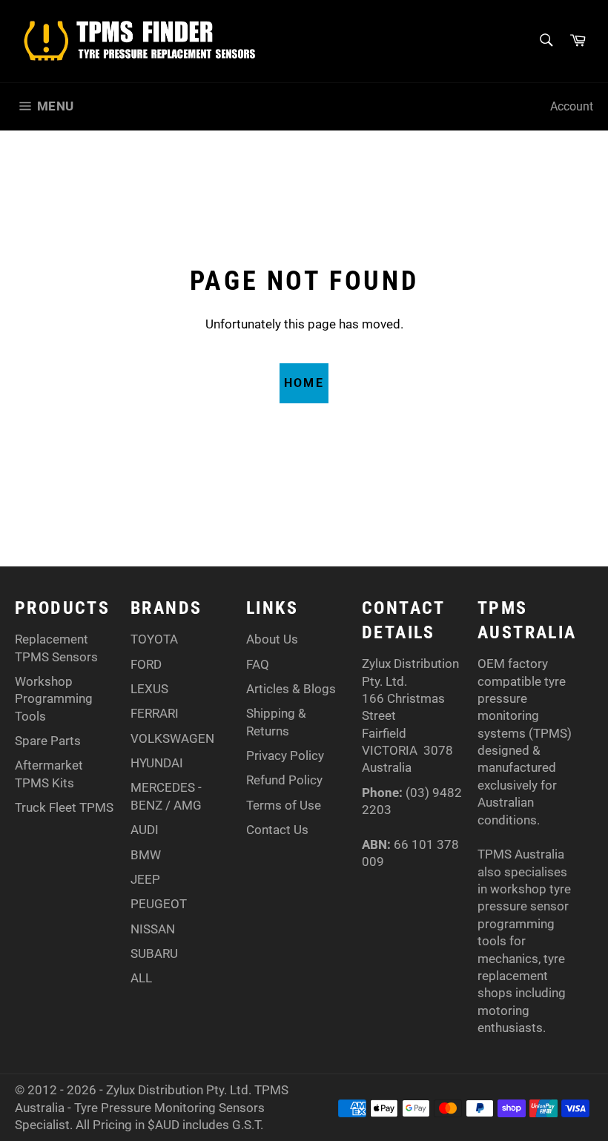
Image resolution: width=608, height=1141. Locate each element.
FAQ (257, 664)
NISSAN (152, 929)
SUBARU (154, 953)
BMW (145, 854)
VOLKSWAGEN (172, 738)
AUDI (144, 829)
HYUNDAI (156, 762)
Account (571, 106)
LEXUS (149, 688)
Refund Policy (284, 780)
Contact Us (277, 829)
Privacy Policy (285, 755)
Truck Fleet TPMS (64, 807)
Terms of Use (283, 805)
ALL (141, 977)
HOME (304, 383)
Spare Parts (48, 740)
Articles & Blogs (291, 688)
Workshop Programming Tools (54, 699)
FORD (146, 664)
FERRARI (154, 713)
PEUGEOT (158, 903)
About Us (272, 639)
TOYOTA (154, 639)
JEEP (145, 879)
